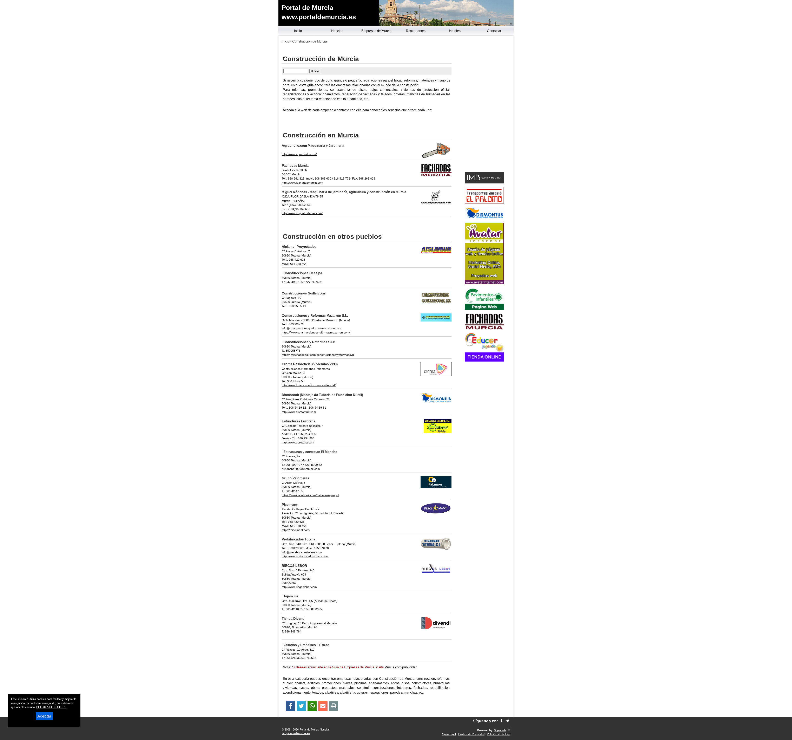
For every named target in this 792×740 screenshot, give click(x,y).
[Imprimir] (333, 706)
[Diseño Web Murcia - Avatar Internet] (508, 730)
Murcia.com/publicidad (400, 667)
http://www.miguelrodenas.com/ (302, 213)
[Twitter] (301, 706)
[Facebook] (290, 706)
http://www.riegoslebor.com (299, 587)
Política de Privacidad (471, 734)
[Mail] (322, 706)
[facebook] (501, 721)
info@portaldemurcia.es (296, 733)
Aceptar (44, 716)
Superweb (500, 730)
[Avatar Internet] (484, 283)
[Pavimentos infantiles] (484, 309)
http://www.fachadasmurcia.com (302, 182)
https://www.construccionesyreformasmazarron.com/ (316, 332)
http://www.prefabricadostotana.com (305, 556)
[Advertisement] (484, 104)
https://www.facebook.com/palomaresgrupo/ (310, 495)
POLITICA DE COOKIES (51, 707)
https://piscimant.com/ (296, 530)
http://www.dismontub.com (299, 412)
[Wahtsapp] (312, 706)
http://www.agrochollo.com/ (299, 154)
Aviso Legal (449, 734)
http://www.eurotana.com (298, 442)
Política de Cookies (498, 734)
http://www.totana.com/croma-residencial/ (309, 385)
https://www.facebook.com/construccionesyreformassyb (318, 354)
